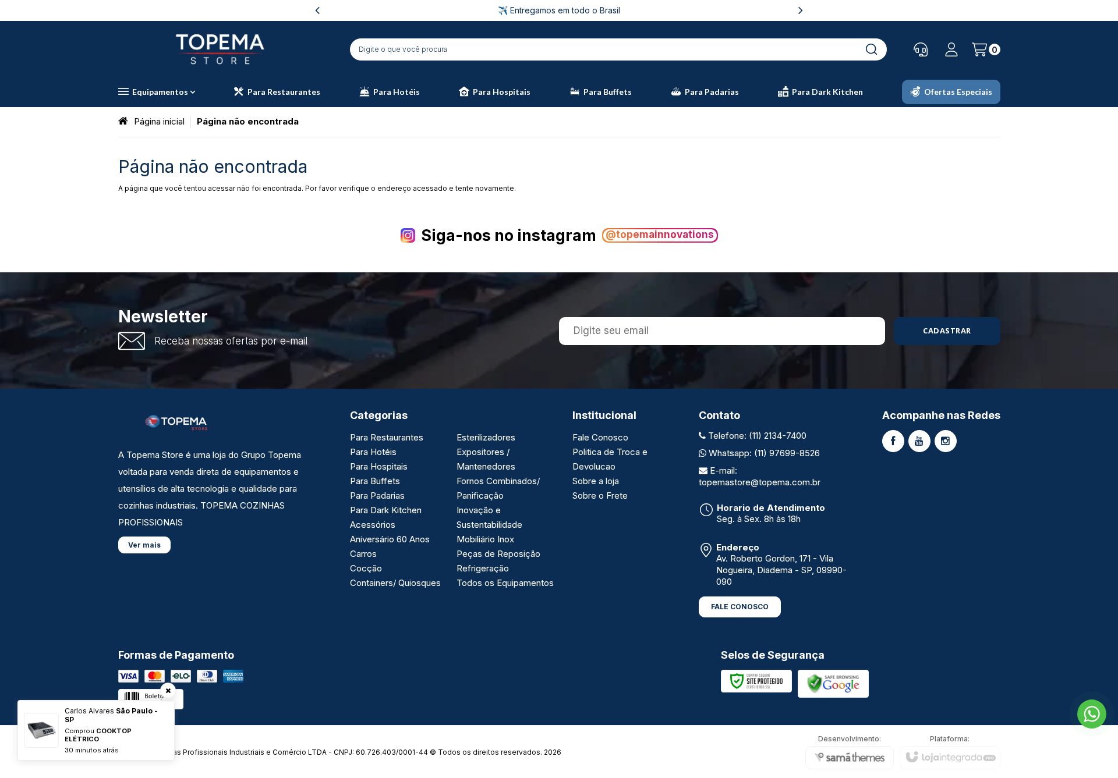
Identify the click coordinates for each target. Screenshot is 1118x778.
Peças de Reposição (498, 553)
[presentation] (317, 10)
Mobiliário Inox (485, 539)
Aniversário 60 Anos (390, 539)
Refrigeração (483, 568)
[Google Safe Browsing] (833, 682)
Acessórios (372, 524)
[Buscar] (871, 49)
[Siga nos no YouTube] (919, 441)
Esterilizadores (486, 437)
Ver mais (144, 545)
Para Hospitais (379, 466)
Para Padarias (377, 495)
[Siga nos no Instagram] (946, 441)
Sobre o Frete (600, 495)
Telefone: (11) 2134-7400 (756, 435)
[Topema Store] (220, 49)
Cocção (366, 568)
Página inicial (159, 121)
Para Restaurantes (386, 437)
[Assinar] (947, 331)
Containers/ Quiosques (395, 582)
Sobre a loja (595, 480)
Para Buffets (375, 480)
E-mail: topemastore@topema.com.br (759, 476)
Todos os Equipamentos (505, 582)
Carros (363, 553)
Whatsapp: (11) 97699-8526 (763, 453)
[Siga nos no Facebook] (893, 441)
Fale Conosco (600, 437)
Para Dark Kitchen (386, 510)
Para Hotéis (373, 451)
